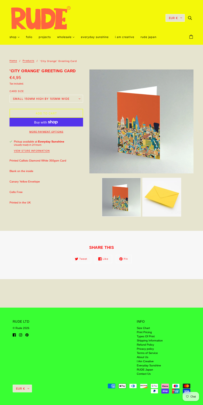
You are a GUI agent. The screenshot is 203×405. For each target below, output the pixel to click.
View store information (32, 151)
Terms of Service (147, 353)
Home (13, 61)
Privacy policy (145, 348)
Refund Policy (145, 344)
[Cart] (192, 37)
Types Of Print (146, 336)
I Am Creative (145, 361)
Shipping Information (150, 340)
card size (17, 91)
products (28, 61)
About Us (142, 357)
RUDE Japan (145, 369)
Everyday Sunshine (51, 141)
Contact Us (144, 373)
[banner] (41, 17)
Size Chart (143, 328)
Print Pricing (144, 332)
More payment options (46, 131)
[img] (189, 17)
